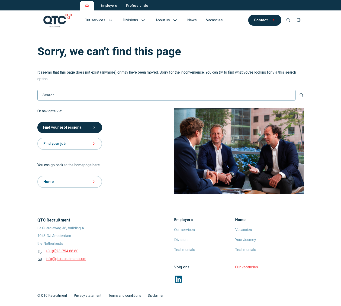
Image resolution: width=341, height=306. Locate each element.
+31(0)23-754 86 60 (62, 251)
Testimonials (184, 249)
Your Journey (245, 240)
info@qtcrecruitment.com (66, 259)
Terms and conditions (124, 296)
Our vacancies (246, 267)
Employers (108, 5)
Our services (184, 230)
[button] (298, 20)
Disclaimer (156, 296)
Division (180, 240)
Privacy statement (87, 296)
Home (48, 181)
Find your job (54, 143)
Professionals (137, 5)
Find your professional (62, 127)
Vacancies (243, 230)
